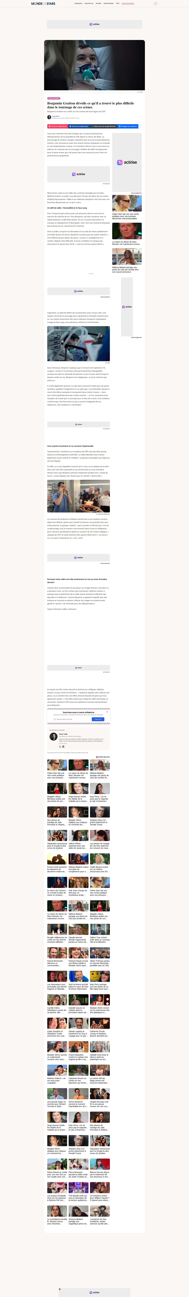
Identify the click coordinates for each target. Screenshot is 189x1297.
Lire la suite (63, 743)
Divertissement (53, 98)
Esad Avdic (55, 116)
